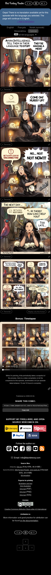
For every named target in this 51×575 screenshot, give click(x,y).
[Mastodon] (9, 450)
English (10, 27)
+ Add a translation (25, 21)
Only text (23, 489)
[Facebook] (22, 450)
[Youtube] (35, 450)
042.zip (19, 467)
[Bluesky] (16, 450)
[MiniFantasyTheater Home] (14, 3)
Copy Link (25, 410)
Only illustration (25, 486)
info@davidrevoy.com (30, 457)
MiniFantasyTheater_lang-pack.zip (27, 470)
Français (22, 27)
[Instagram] (29, 450)
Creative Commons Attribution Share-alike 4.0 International (25, 509)
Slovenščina (20, 30)
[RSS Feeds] (42, 450)
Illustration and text (25, 483)
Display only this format (36, 312)
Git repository (25, 475)
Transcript (7, 89)
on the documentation (29, 520)
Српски (33, 30)
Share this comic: (25, 401)
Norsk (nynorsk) (37, 27)
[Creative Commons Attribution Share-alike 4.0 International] (25, 507)
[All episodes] (36, 3)
